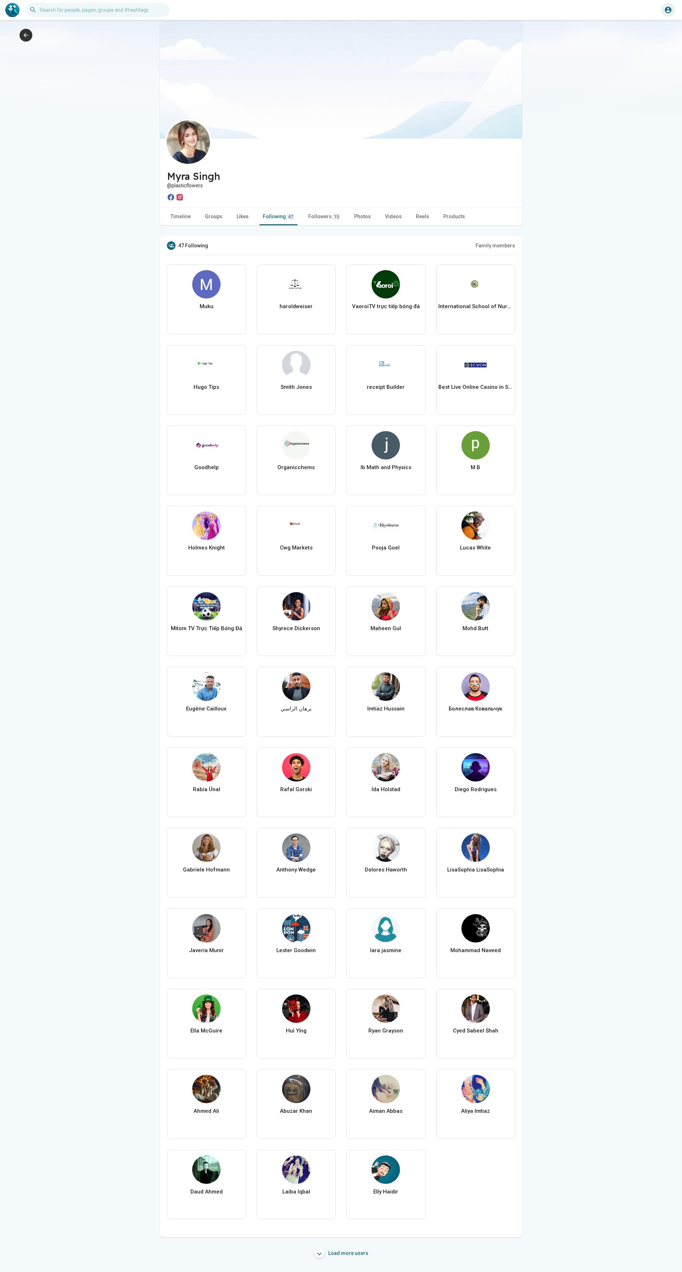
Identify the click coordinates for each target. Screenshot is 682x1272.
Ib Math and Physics (386, 467)
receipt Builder (386, 387)
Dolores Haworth (386, 869)
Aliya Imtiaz (475, 1111)
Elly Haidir (385, 1191)
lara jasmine (385, 950)
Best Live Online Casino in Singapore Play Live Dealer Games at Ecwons (475, 387)
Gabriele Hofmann (206, 869)
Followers (323, 216)
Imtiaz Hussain (386, 708)
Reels (422, 216)
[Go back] (26, 35)
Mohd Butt (475, 628)
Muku (206, 306)
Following (278, 216)
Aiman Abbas (385, 1111)
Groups (213, 216)
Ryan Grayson (385, 1030)
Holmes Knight (206, 547)
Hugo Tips (206, 387)
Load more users (347, 1253)
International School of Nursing (475, 306)
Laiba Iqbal (296, 1191)
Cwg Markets (296, 547)
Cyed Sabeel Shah (475, 1030)
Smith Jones (296, 387)
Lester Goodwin (296, 950)
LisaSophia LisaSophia (475, 869)
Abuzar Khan (296, 1111)
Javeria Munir (206, 950)
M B (475, 467)
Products (454, 216)
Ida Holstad (386, 789)
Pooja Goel (386, 547)
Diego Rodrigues (476, 789)
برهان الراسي (296, 708)
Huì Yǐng (296, 1030)
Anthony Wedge (296, 869)
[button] (668, 10)
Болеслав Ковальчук (475, 708)
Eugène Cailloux (206, 708)
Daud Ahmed (206, 1191)
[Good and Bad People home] (12, 10)
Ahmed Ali (206, 1111)
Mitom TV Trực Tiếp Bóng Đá (206, 628)
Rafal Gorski (296, 789)
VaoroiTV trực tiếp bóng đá (386, 306)
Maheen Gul (385, 628)
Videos (393, 216)
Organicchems (296, 467)
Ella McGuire (206, 1030)
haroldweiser (296, 306)
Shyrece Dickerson (296, 628)
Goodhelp (206, 467)
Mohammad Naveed (475, 950)
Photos (362, 216)
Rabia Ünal (206, 789)
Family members (495, 245)
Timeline (180, 216)
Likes (243, 216)
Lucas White (475, 547)
